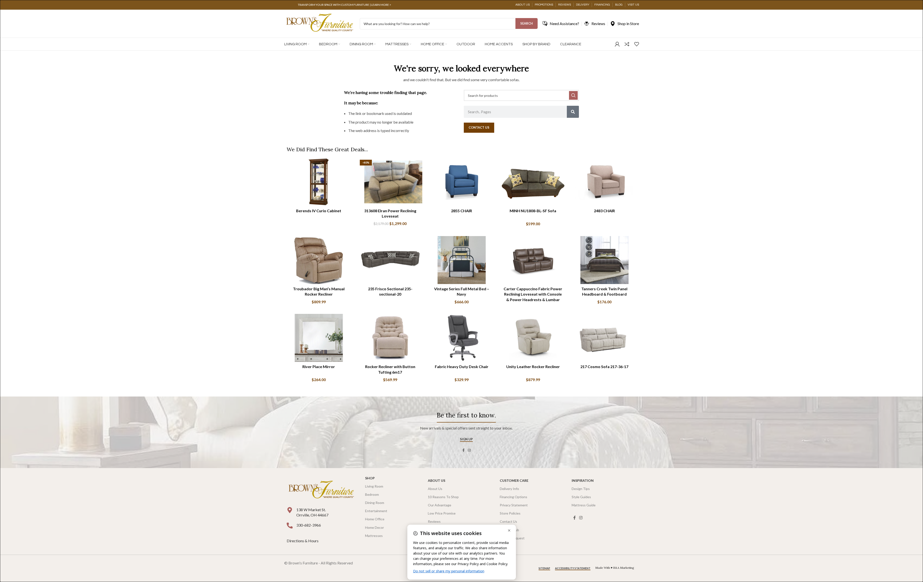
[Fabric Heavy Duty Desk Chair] (462, 338)
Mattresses (374, 536)
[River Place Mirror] (319, 338)
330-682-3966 (308, 525)
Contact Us (508, 521)
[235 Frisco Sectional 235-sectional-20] (390, 260)
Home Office (374, 519)
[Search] (573, 112)
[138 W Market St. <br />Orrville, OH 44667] (290, 510)
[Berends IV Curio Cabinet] (319, 182)
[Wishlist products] (636, 44)
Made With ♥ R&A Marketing (614, 567)
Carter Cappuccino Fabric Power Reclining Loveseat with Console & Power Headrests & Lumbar (533, 294)
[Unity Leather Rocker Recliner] (533, 338)
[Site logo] (319, 23)
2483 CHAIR (604, 210)
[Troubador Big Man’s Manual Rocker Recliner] (319, 260)
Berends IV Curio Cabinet (318, 210)
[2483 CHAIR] (604, 182)
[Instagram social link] (469, 450)
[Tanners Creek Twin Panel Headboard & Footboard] (604, 260)
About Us (436, 480)
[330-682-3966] (290, 525)
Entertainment (376, 511)
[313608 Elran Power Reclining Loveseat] (390, 182)
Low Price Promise (442, 513)
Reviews (434, 521)
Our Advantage (439, 505)
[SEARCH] (573, 95)
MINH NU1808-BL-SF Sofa (533, 210)
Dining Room (374, 503)
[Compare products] (627, 44)
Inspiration (583, 480)
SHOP (370, 478)
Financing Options (513, 497)
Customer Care (514, 480)
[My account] (617, 44)
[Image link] (321, 490)
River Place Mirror (318, 366)
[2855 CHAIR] (462, 182)
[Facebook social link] (463, 450)
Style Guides (581, 497)
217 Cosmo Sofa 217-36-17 (604, 366)
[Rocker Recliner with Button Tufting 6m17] (390, 338)
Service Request (512, 538)
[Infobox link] (344, 5)
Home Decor (374, 527)
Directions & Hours (303, 540)
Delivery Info (509, 489)
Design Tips (581, 489)
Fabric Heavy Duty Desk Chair (461, 366)
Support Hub (509, 530)
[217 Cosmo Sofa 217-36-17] (604, 338)
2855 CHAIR (461, 210)
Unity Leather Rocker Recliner (533, 366)
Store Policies (510, 513)
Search (526, 23)
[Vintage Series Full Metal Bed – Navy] (462, 260)
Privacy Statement (514, 505)
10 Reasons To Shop (443, 497)
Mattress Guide (584, 505)
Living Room (374, 486)
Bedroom (372, 494)
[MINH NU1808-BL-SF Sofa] (533, 182)
